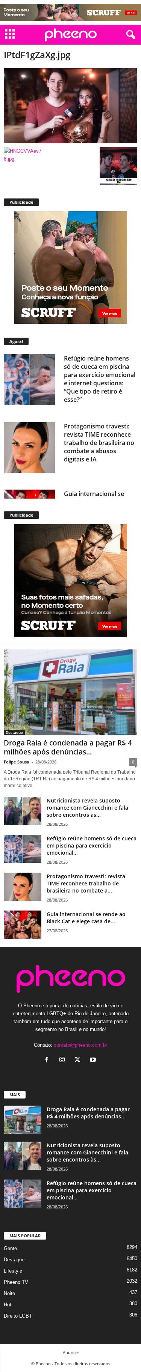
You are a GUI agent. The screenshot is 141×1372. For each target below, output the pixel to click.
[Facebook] (48, 1060)
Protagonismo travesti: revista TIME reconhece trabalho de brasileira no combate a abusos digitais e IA (99, 442)
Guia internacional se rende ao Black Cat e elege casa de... (86, 918)
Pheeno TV (16, 1282)
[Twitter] (79, 1060)
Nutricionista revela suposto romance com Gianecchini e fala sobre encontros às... (87, 807)
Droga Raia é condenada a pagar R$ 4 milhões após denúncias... (68, 747)
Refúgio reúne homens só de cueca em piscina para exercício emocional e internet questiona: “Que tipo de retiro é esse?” (99, 379)
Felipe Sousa (16, 762)
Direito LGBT (18, 1316)
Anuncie (71, 1352)
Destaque (14, 732)
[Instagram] (63, 1060)
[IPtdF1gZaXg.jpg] (70, 105)
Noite (9, 1293)
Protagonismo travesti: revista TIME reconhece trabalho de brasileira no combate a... (86, 883)
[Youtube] (94, 1060)
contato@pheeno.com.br (80, 1045)
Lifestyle (13, 1271)
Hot (7, 1304)
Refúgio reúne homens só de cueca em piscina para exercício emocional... (91, 845)
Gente (10, 1248)
